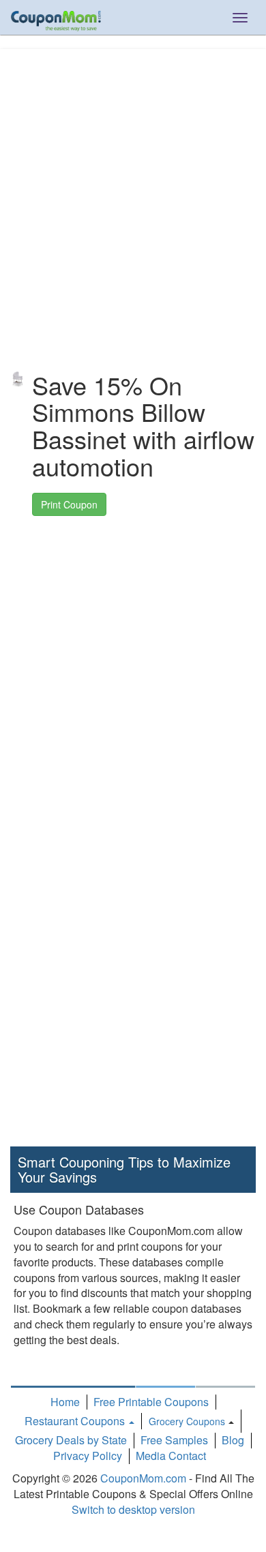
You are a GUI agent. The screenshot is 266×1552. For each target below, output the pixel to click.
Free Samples (174, 1440)
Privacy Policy (87, 1455)
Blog (233, 1440)
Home (65, 1402)
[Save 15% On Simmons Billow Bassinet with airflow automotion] (17, 378)
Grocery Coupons (187, 1421)
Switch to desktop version (133, 1509)
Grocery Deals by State (71, 1440)
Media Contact (171, 1455)
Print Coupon (69, 504)
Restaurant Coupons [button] (76, 1421)
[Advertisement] (133, 182)
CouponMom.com (143, 1478)
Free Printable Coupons (151, 1402)
